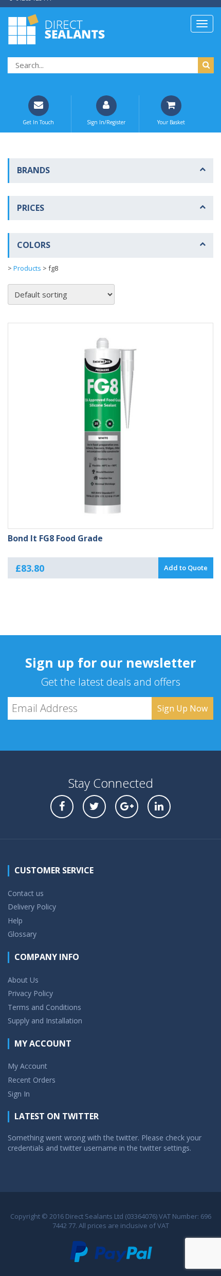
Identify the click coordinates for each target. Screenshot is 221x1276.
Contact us (26, 893)
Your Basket (171, 122)
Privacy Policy (30, 993)
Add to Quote (186, 567)
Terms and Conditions (44, 1007)
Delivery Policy (32, 907)
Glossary (22, 934)
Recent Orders (32, 1080)
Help (15, 920)
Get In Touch (38, 122)
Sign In (19, 1094)
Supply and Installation (45, 1020)
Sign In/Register (106, 122)
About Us (23, 980)
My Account (27, 1066)
